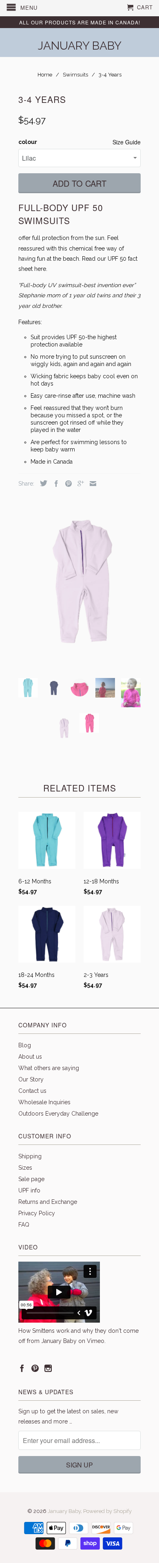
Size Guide (127, 142)
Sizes (25, 1167)
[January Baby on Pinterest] (35, 1368)
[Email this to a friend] (91, 483)
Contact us (32, 1091)
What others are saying (48, 1068)
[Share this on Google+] (78, 483)
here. (40, 269)
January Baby (79, 45)
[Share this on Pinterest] (66, 483)
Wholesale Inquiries (44, 1102)
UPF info (29, 1190)
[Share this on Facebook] (54, 483)
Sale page (31, 1179)
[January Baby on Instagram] (48, 1368)
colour (27, 142)
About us (30, 1056)
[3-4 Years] (79, 580)
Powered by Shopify (107, 1511)
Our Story (31, 1079)
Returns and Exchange (47, 1202)
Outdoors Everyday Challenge (58, 1113)
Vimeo (95, 1341)
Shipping (30, 1156)
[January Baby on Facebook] (22, 1368)
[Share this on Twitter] (41, 483)
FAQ (23, 1224)
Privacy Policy (36, 1213)
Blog (24, 1045)
